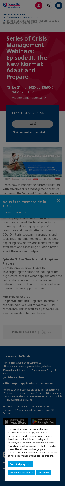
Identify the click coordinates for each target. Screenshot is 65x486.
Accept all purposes (20, 464)
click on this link (45, 455)
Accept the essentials (21, 472)
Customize (43, 472)
